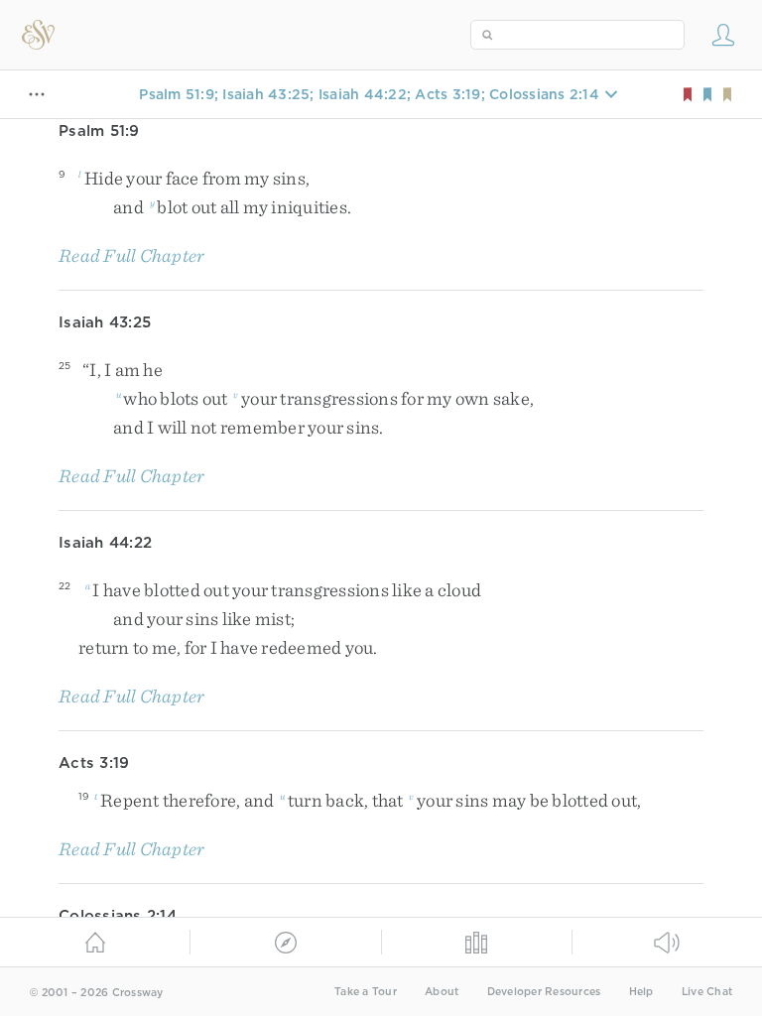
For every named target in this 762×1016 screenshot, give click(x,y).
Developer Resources (544, 991)
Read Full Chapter (131, 255)
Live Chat (707, 991)
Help (641, 991)
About (441, 991)
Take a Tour (365, 991)
